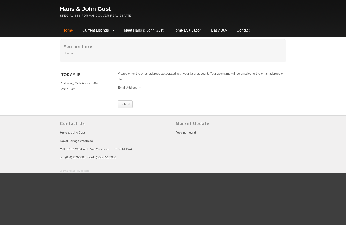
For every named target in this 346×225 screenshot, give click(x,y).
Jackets (85, 170)
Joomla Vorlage (68, 170)
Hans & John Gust (85, 8)
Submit (125, 104)
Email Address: (129, 87)
